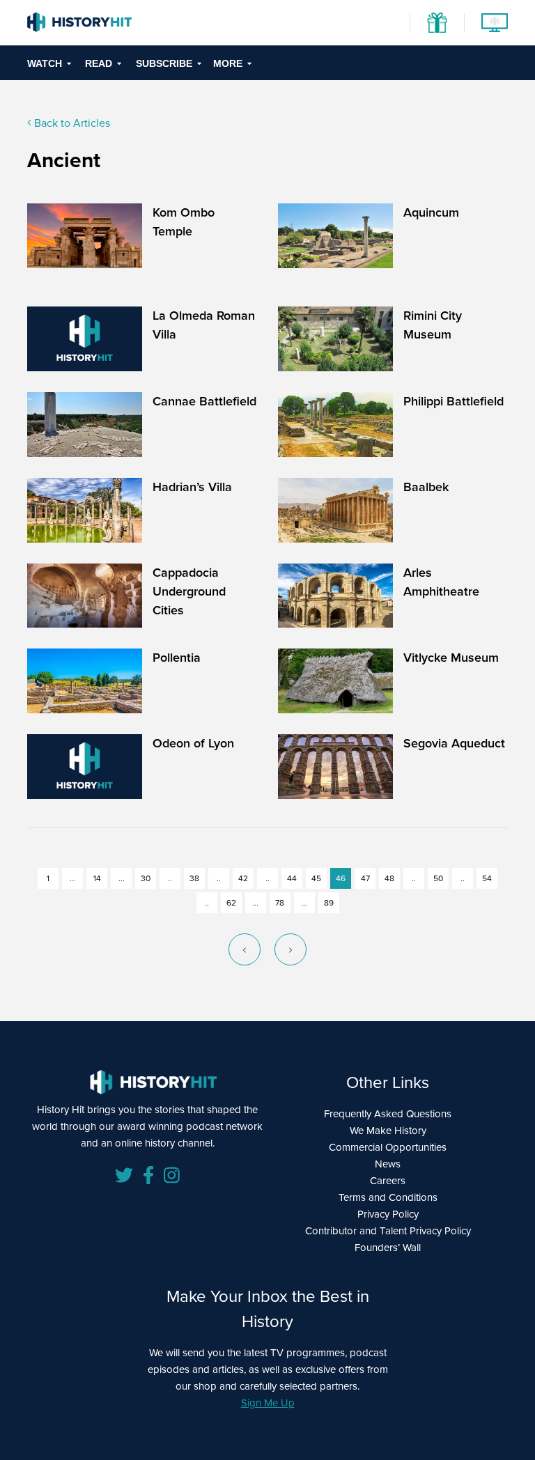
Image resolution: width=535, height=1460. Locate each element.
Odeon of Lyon (193, 743)
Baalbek (426, 487)
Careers (387, 1180)
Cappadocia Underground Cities (189, 591)
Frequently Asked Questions (387, 1113)
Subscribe (164, 63)
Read (98, 63)
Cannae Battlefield (204, 401)
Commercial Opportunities (388, 1147)
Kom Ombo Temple (184, 221)
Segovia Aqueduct (454, 743)
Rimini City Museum (432, 324)
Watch (44, 63)
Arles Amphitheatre (441, 582)
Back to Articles (70, 123)
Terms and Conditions (388, 1197)
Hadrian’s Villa (192, 487)
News (388, 1164)
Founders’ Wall (388, 1247)
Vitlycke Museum (451, 658)
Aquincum (431, 212)
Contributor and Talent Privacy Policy (388, 1230)
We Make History (388, 1130)
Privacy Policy (388, 1214)
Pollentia (177, 658)
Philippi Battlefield (453, 401)
